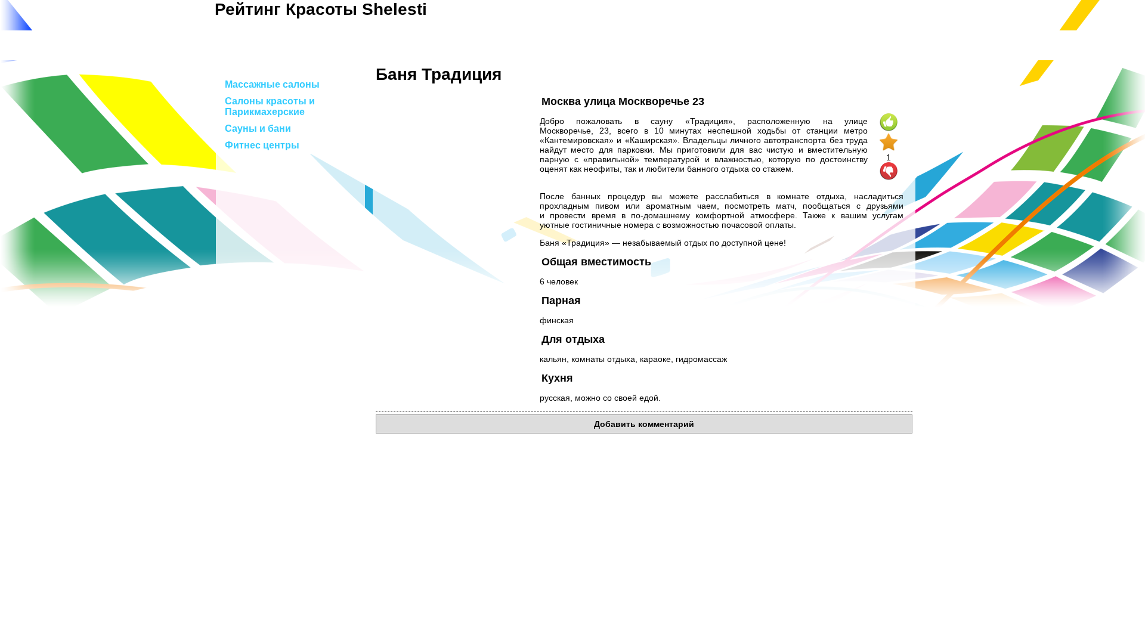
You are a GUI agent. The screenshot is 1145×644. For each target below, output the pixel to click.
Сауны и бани (258, 128)
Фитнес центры (262, 145)
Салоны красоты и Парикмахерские (270, 106)
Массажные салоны (272, 84)
